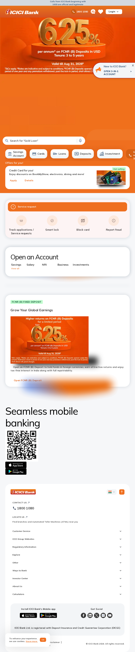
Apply (13, 180)
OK (43, 640)
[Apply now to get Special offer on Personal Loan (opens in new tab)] (67, 76)
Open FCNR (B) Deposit (28, 380)
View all (15, 268)
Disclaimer (54, 642)
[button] (44, 141)
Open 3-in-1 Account (111, 73)
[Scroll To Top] (121, 492)
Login (112, 11)
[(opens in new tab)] (98, 70)
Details (29, 180)
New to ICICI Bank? (115, 66)
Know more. (32, 641)
